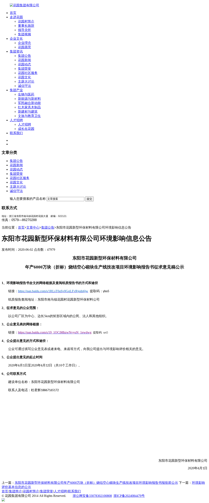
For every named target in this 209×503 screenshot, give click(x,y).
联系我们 (16, 133)
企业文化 (16, 38)
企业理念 (24, 43)
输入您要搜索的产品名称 (28, 198)
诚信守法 (24, 86)
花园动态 (24, 64)
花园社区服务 (28, 73)
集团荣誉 (24, 68)
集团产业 (16, 90)
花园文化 (24, 77)
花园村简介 (26, 21)
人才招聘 (16, 120)
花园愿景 (24, 47)
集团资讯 (16, 51)
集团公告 (24, 55)
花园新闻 (24, 60)
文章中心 (32, 227)
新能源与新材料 (29, 98)
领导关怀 (24, 30)
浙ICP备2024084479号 (129, 495)
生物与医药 (26, 94)
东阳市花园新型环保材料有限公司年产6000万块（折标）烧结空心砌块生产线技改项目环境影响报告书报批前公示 (96, 482)
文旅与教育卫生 (29, 116)
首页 (13, 13)
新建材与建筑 (28, 111)
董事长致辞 (26, 25)
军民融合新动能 (29, 103)
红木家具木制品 (29, 107)
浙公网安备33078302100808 (92, 495)
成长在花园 (26, 128)
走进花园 (16, 17)
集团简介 (15, 491)
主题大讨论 (26, 81)
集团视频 (24, 34)
